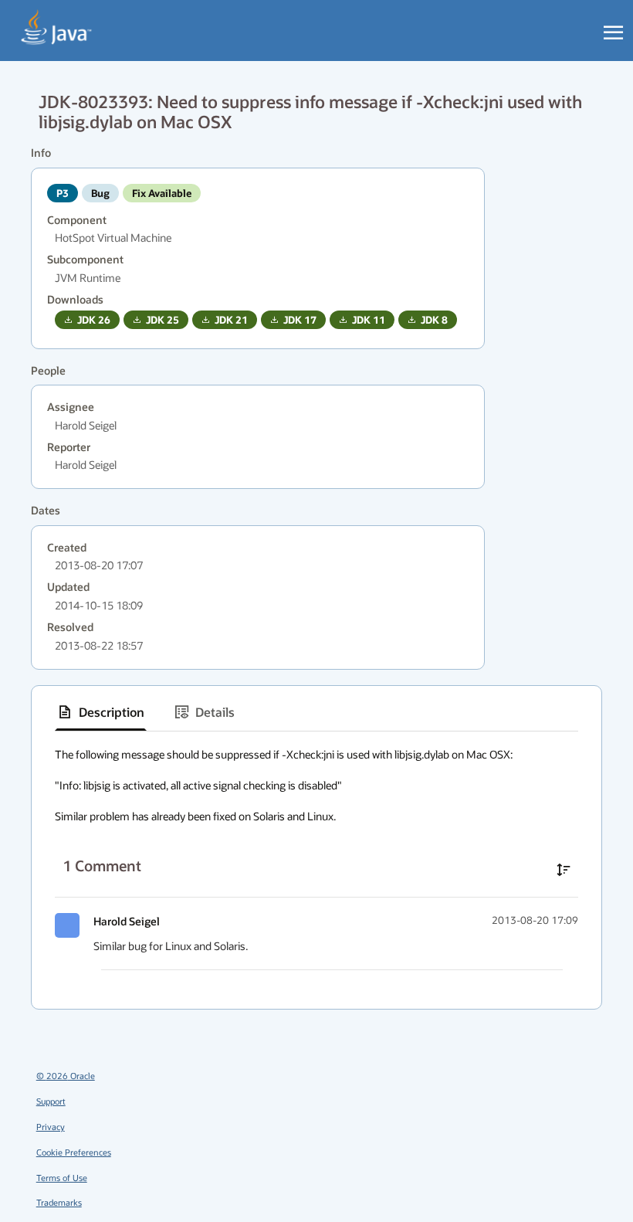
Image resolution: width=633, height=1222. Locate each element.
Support (51, 1101)
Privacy (50, 1126)
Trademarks (59, 1202)
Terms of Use (61, 1177)
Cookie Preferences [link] (73, 1152)
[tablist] (316, 713)
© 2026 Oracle (65, 1075)
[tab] (100, 712)
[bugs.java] (56, 28)
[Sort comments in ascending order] (563, 870)
